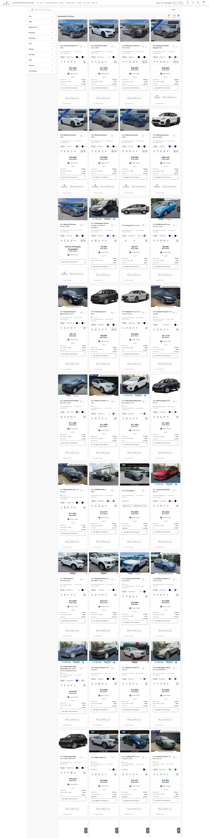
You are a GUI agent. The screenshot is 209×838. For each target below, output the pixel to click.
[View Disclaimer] (75, 62)
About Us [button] (94, 3)
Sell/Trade (86, 3)
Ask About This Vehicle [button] (70, 88)
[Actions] (84, 46)
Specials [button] (61, 3)
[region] (73, 82)
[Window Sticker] (146, 62)
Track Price (74, 74)
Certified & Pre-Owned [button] (51, 3)
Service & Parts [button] (70, 3)
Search (173, 9)
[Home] (38, 3)
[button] (85, 30)
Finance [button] (79, 3)
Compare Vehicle (67, 103)
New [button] (41, 3)
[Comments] (84, 62)
